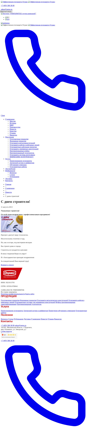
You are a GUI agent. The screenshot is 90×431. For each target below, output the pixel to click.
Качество (13, 131)
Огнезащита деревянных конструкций (24, 149)
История (13, 123)
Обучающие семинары (18, 165)
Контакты (9, 181)
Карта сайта (29, 294)
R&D (12, 125)
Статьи (12, 175)
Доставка (8, 179)
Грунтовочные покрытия (19, 139)
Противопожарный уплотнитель (22, 153)
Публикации (14, 177)
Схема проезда (6, 331)
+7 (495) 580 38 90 (7, 5)
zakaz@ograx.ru (6, 9)
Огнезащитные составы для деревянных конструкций (35, 302)
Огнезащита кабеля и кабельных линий (24, 145)
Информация (10, 171)
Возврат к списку (7, 265)
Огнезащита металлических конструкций (52, 300)
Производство (15, 127)
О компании (9, 119)
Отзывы (13, 133)
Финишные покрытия (18, 141)
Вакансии (13, 135)
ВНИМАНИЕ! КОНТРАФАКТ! (21, 157)
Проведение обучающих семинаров (62, 311)
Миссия (12, 121)
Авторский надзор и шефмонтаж (22, 163)
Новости (13, 129)
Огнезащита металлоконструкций (22, 143)
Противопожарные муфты (19, 151)
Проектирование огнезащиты (21, 161)
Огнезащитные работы (18, 167)
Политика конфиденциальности (13, 294)
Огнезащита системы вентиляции (22, 155)
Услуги (8, 159)
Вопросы (13, 173)
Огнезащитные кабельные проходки (23, 147)
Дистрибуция (10, 169)
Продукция (9, 137)
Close (3, 115)
